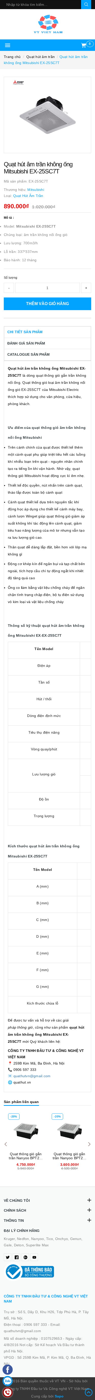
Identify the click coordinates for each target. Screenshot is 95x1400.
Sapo (59, 1396)
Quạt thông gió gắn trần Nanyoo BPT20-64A (26, 1158)
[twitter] (7, 1257)
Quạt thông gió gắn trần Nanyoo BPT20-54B (69, 1158)
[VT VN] (47, 24)
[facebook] (16, 1257)
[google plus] (25, 1257)
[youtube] (34, 1257)
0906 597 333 (36, 1325)
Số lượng (10, 277)
